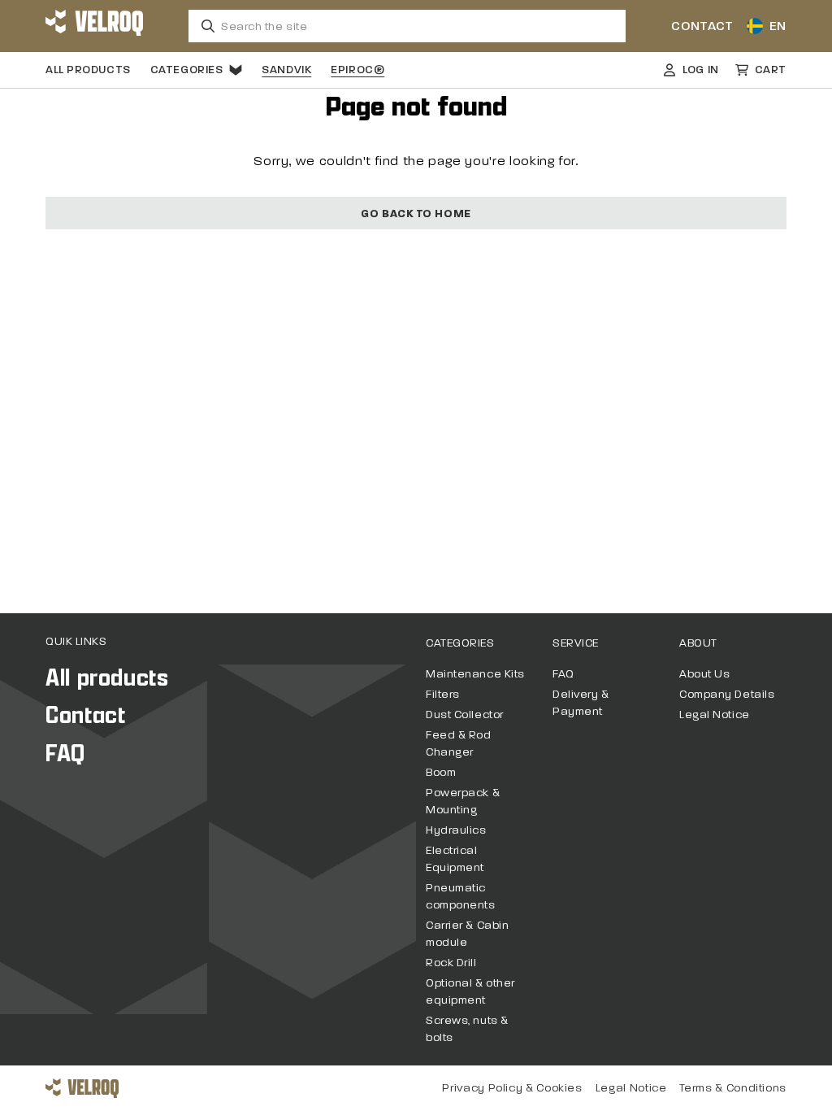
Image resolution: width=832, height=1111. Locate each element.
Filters (443, 694)
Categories (186, 69)
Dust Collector (465, 714)
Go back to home (415, 213)
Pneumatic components (461, 896)
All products (88, 69)
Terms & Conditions (732, 1088)
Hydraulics (456, 830)
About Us (704, 674)
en (777, 25)
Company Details (726, 694)
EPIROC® (357, 69)
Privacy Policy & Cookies (512, 1088)
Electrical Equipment (455, 858)
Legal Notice (714, 714)
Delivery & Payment (580, 702)
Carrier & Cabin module (467, 933)
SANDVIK (286, 69)
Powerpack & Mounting (463, 801)
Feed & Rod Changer (459, 743)
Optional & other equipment (470, 991)
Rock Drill (451, 962)
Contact (702, 25)
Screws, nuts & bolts (467, 1028)
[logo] (94, 26)
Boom (441, 772)
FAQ (65, 753)
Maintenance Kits (475, 674)
